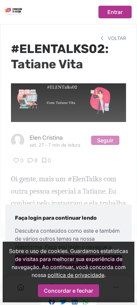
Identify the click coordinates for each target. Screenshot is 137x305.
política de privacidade (76, 275)
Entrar (115, 12)
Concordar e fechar (68, 290)
